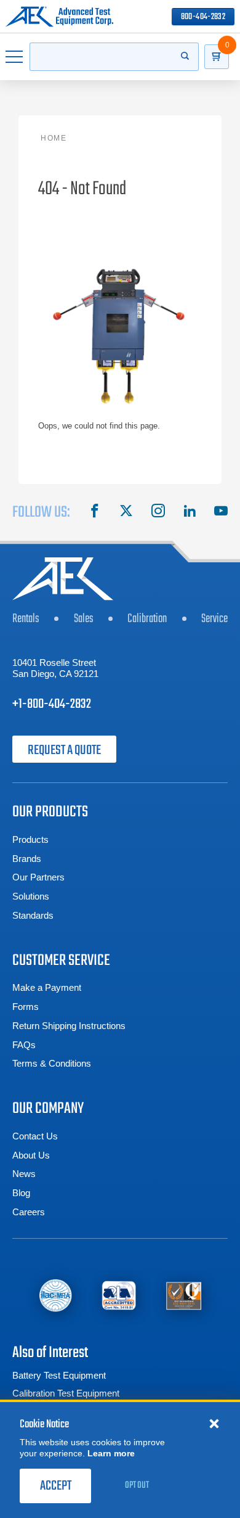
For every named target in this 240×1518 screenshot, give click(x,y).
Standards (33, 915)
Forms (25, 1006)
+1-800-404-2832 (51, 704)
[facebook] (95, 512)
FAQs (24, 1045)
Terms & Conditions (51, 1063)
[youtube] (221, 512)
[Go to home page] (59, 16)
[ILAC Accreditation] (55, 1294)
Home (53, 138)
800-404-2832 (203, 17)
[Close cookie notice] (214, 1423)
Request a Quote (64, 750)
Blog (21, 1193)
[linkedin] (189, 512)
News (24, 1173)
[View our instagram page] (158, 512)
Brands (26, 858)
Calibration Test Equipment (65, 1393)
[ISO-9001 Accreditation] (183, 1295)
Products (30, 839)
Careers (28, 1212)
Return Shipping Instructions (69, 1025)
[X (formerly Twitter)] (126, 512)
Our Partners (38, 877)
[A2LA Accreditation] (119, 1295)
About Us (31, 1155)
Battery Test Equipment (59, 1375)
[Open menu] (15, 57)
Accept (55, 1485)
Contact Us (35, 1136)
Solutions (30, 896)
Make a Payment (46, 987)
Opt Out (137, 1485)
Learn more (111, 1453)
